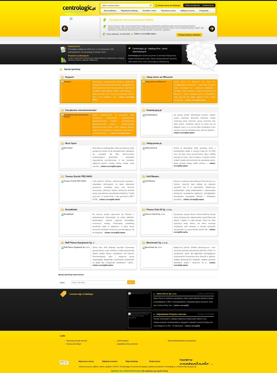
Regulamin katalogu (129, 11)
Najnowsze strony (86, 361)
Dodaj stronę (154, 361)
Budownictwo (112, 58)
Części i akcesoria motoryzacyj (80, 58)
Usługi (96, 58)
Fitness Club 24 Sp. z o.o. (159, 209)
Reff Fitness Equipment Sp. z (79, 242)
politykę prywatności (156, 367)
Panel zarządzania (192, 5)
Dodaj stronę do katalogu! (169, 5)
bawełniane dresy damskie (127, 344)
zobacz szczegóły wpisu (195, 100)
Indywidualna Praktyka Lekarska (171, 314)
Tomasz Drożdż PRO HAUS (78, 176)
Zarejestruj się (208, 5)
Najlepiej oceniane (110, 361)
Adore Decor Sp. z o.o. (166, 294)
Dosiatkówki (71, 209)
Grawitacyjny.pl (154, 110)
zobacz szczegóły (181, 305)
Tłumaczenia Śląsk (73, 344)
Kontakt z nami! (149, 11)
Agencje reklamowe (89, 60)
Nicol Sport (70, 143)
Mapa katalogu (132, 361)
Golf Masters (153, 176)
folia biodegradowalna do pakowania (182, 341)
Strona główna (110, 11)
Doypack (69, 77)
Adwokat (102, 58)
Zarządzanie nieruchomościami (81, 110)
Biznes (78, 60)
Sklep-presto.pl (154, 143)
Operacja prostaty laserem (76, 341)
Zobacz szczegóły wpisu (145, 34)
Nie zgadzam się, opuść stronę (155, 371)
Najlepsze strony (187, 11)
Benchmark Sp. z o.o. (157, 242)
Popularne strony (168, 11)
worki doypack (123, 341)
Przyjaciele (203, 11)
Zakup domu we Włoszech (123, 19)
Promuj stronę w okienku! (189, 35)
